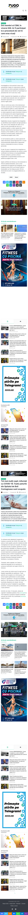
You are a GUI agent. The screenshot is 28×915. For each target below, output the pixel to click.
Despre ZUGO (6, 903)
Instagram (8, 73)
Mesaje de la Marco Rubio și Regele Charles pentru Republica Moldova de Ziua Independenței (14, 209)
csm (17, 177)
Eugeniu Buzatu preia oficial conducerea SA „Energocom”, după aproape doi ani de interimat (18, 360)
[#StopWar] (14, 6)
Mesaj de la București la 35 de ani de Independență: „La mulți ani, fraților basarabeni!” (18, 335)
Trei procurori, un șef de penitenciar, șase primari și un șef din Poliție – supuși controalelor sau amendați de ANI (20, 236)
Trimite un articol (14, 905)
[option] (13, 6)
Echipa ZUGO (12, 903)
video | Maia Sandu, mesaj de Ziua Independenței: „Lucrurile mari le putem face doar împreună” (18, 462)
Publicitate (18, 903)
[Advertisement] (14, 303)
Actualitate (3, 23)
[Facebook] (4, 182)
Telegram (18, 71)
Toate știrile (14, 204)
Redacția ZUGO (6, 36)
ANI (11, 177)
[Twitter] (7, 182)
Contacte (23, 903)
